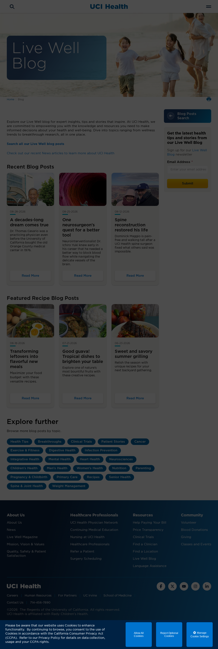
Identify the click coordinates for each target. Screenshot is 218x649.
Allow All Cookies (139, 635)
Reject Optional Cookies (169, 635)
